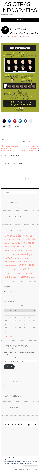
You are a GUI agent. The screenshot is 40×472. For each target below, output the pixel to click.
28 (24, 328)
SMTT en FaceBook (13, 217)
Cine (11, 36)
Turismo (24, 276)
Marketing (14, 261)
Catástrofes (9, 243)
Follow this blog (20, 425)
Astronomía (16, 239)
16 (34, 321)
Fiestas (8, 254)
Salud (25, 269)
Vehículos (31, 277)
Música (16, 36)
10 (6, 321)
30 (34, 328)
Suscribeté (9, 366)
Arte (10, 239)
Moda (23, 264)
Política (13, 269)
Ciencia (17, 243)
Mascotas (22, 261)
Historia (23, 254)
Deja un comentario (31, 141)
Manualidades (7, 261)
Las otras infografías (19, 7)
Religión (19, 269)
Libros (20, 258)
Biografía (31, 239)
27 (20, 328)
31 (6, 331)
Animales (26, 235)
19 (15, 324)
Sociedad (9, 273)
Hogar (29, 254)
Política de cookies (26, 463)
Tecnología (18, 273)
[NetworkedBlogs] (20, 426)
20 (20, 324)
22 (29, 324)
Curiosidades (23, 246)
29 (29, 328)
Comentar (31, 179)
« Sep (5, 336)
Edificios (28, 250)
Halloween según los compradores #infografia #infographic (30, 148)
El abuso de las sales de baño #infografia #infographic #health (9, 148)
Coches (30, 242)
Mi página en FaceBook (15, 203)
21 (24, 324)
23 (34, 324)
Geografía (15, 254)
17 (6, 324)
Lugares (26, 258)
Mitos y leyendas (15, 265)
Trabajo (6, 277)
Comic (6, 247)
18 (10, 324)
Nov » (10, 336)
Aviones (24, 239)
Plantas (6, 269)
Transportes (14, 277)
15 (29, 321)
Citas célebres (11, 408)
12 (15, 321)
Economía (19, 250)
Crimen (12, 247)
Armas (6, 239)
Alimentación (12, 235)
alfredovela (25, 36)
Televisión (28, 273)
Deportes (9, 250)
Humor (8, 257)
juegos (15, 258)
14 (24, 321)
